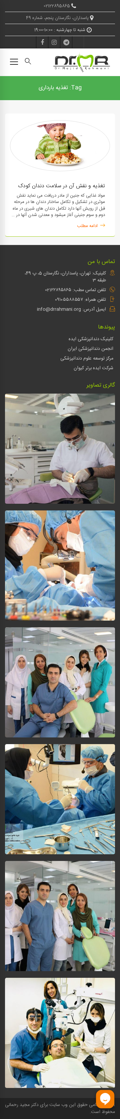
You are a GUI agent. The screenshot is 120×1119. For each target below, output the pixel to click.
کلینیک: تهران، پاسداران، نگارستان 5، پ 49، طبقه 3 (65, 276)
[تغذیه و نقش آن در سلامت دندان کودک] (60, 124)
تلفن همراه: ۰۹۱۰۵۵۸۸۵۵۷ (80, 300)
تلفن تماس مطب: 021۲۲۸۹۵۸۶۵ (75, 290)
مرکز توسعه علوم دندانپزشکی (86, 359)
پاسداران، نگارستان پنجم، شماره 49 (58, 18)
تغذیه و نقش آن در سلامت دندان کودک (61, 186)
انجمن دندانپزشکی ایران (90, 349)
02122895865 (57, 6)
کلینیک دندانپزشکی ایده (91, 339)
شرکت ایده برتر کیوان (93, 368)
